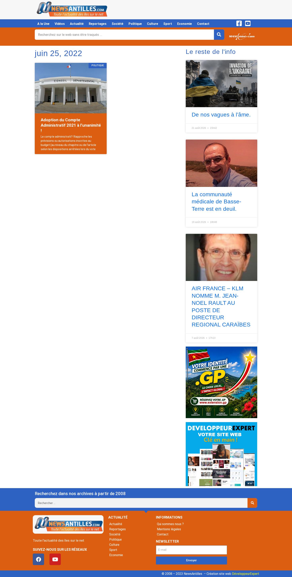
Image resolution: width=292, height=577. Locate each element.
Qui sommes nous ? (170, 524)
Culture (152, 24)
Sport (167, 24)
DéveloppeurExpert (245, 574)
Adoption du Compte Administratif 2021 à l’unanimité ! (71, 125)
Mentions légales (169, 529)
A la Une (43, 24)
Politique (135, 24)
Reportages (97, 24)
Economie (184, 24)
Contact (203, 24)
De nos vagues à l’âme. (221, 115)
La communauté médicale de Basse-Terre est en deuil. (216, 201)
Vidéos (60, 24)
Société (117, 24)
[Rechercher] (219, 34)
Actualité (77, 24)
